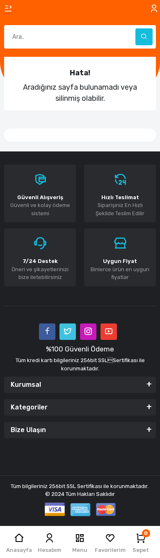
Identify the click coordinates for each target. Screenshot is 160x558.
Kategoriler (29, 407)
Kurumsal (26, 384)
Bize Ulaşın (28, 430)
